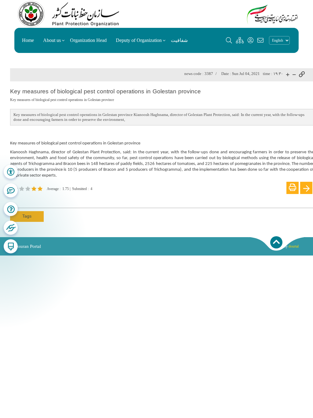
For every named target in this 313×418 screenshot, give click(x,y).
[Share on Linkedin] (32, 199)
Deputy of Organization (139, 40)
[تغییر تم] (11, 246)
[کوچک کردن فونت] (294, 74)
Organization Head (88, 40)
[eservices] (11, 228)
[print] (292, 188)
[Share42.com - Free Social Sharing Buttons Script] (50, 199)
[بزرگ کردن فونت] (287, 74)
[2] (28, 188)
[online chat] (11, 209)
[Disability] (11, 172)
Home (28, 40)
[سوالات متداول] (11, 190)
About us (52, 40)
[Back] (306, 188)
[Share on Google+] (23, 199)
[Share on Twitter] (41, 199)
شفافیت (179, 40)
